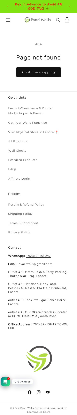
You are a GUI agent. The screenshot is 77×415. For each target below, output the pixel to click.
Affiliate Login (19, 178)
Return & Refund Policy (26, 204)
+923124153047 (38, 255)
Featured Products (22, 160)
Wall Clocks (17, 150)
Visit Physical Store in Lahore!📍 (33, 132)
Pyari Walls (27, 408)
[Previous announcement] (7, 6)
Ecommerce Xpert (38, 411)
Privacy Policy (19, 232)
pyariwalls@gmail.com (35, 264)
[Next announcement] (69, 6)
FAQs (12, 169)
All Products (17, 141)
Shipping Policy (20, 214)
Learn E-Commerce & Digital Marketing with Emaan (30, 110)
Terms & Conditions (23, 223)
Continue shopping (38, 72)
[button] (8, 19)
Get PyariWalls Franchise (27, 122)
